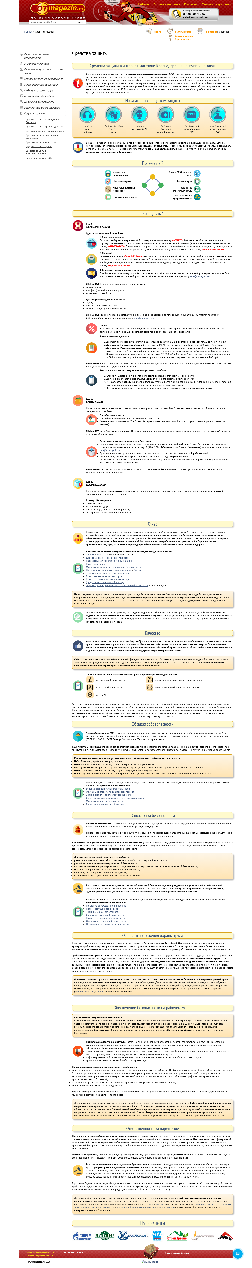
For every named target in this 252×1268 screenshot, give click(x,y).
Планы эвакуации (95, 563)
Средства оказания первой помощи (45, 130)
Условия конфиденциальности (40, 1255)
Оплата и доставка (166, 4)
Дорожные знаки (95, 557)
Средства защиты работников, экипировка (42, 137)
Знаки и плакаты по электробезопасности (108, 794)
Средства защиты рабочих (87, 114)
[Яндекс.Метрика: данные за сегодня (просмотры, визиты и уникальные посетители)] (150, 1261)
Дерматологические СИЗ (39, 157)
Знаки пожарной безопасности (102, 911)
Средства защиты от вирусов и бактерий (42, 121)
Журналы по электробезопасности (104, 801)
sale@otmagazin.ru (195, 17)
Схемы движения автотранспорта (104, 576)
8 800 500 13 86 (194, 14)
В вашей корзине (172, 1253)
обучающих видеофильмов (160, 1207)
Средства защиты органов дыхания (45, 126)
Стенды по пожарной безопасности (105, 914)
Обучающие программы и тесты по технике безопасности (117, 585)
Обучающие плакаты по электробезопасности (110, 791)
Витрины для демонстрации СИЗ (191, 114)
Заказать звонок (184, 35)
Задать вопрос (183, 39)
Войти (157, 31)
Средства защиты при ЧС (39, 146)
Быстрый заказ (183, 31)
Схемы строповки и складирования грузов (109, 579)
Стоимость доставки (216, 4)
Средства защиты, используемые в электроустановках (115, 797)
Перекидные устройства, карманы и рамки (109, 560)
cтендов (149, 1204)
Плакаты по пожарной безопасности (105, 918)
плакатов (89, 991)
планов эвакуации (92, 1207)
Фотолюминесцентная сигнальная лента (107, 924)
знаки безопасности (117, 557)
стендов (79, 991)
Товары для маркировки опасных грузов (107, 573)
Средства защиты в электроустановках (36, 152)
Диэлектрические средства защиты (113, 114)
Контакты (191, 4)
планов (99, 991)
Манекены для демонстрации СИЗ (217, 114)
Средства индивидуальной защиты (105, 804)
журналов (108, 1207)
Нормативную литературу (100, 570)
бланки (138, 570)
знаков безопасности (205, 1204)
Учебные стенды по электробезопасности (108, 788)
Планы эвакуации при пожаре (102, 908)
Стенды (90, 554)
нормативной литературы (130, 1207)
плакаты (101, 554)
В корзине (211, 31)
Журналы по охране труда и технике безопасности (113, 566)
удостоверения (123, 570)
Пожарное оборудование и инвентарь (107, 905)
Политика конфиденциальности (40, 1252)
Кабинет (143, 4)
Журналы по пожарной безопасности (106, 921)
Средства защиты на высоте (41, 142)
